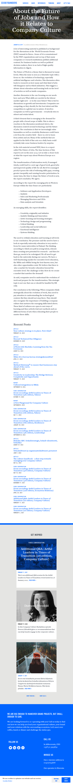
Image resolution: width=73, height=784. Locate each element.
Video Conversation (20, 391)
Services (25, 3)
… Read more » (32, 580)
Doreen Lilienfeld (36, 606)
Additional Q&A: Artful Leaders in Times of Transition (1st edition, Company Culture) (36, 554)
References (41, 3)
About (59, 3)
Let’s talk (67, 3)
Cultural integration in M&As (26, 385)
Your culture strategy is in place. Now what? (32, 331)
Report (16, 383)
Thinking (51, 3)
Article (16, 329)
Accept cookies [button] (66, 780)
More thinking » (31, 696)
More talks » (43, 696)
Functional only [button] (56, 780)
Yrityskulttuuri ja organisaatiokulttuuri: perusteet (35, 451)
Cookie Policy (7, 781)
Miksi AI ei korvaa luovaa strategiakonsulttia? (33, 357)
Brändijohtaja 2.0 (36, 657)
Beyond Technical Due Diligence (28, 339)
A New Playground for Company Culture (31, 403)
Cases (33, 3)
